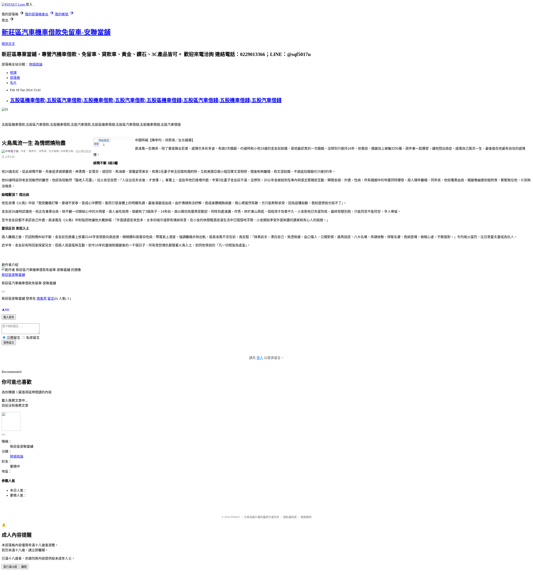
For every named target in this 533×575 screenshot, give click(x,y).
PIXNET (235, 517)
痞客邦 (42, 298)
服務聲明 (306, 517)
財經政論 (35, 64)
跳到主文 (8, 44)
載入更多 (8, 317)
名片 (13, 82)
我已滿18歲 (10, 566)
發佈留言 (8, 342)
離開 (24, 566)
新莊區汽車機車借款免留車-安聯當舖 (56, 32)
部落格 (15, 77)
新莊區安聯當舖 (13, 275)
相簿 (13, 73)
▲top (5, 309)
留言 (50, 298)
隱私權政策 (290, 517)
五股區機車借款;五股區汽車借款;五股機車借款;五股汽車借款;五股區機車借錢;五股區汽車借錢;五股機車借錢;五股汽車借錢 (145, 100)
